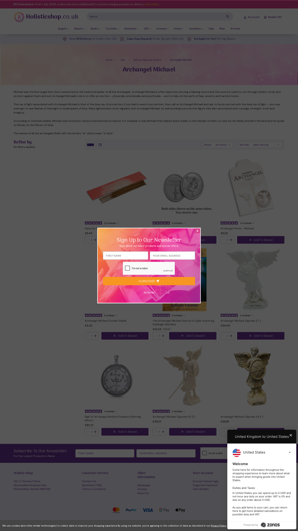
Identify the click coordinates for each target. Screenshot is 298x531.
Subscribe (147, 281)
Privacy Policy (218, 525)
